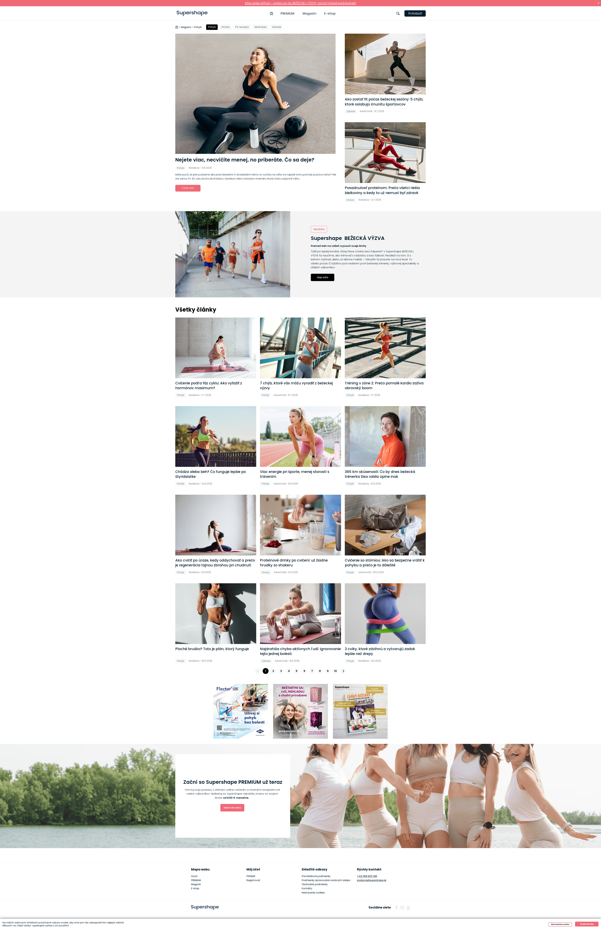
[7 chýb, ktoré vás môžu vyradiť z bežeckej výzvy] (300, 348)
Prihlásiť (415, 13)
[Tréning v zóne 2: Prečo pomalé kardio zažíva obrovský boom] (385, 348)
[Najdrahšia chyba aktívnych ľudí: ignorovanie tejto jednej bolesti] (300, 613)
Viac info (322, 277)
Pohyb (212, 27)
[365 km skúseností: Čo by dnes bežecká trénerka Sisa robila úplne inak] (385, 436)
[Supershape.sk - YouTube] (408, 907)
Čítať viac (188, 188)
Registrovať (253, 880)
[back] (258, 671)
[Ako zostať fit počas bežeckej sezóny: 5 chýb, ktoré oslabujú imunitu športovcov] (385, 64)
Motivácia (260, 27)
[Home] (271, 13)
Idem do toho (232, 807)
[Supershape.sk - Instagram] (402, 907)
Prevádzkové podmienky (316, 876)
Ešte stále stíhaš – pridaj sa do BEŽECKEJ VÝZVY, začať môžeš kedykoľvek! (300, 3)
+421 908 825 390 (367, 876)
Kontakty (307, 888)
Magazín (309, 13)
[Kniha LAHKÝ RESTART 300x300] (360, 711)
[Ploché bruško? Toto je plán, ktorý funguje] (215, 613)
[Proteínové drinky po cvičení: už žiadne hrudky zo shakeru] (300, 525)
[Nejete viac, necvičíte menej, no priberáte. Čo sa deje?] (258, 94)
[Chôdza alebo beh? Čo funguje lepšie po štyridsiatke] (215, 436)
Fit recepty (242, 27)
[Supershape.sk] (192, 13)
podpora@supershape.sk (371, 880)
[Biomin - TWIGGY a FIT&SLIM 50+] (300, 711)
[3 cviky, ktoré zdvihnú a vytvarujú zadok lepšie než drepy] (385, 613)
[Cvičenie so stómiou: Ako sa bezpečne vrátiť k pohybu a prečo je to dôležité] (385, 525)
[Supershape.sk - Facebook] (396, 907)
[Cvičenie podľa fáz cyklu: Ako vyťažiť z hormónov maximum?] (215, 348)
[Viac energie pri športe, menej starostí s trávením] (300, 436)
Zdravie (276, 27)
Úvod (194, 876)
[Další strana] (343, 671)
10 (335, 671)
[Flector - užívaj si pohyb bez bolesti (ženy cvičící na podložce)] (240, 711)
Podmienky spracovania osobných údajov (326, 880)
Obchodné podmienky (315, 884)
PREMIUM (287, 13)
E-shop (330, 13)
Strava (225, 27)
